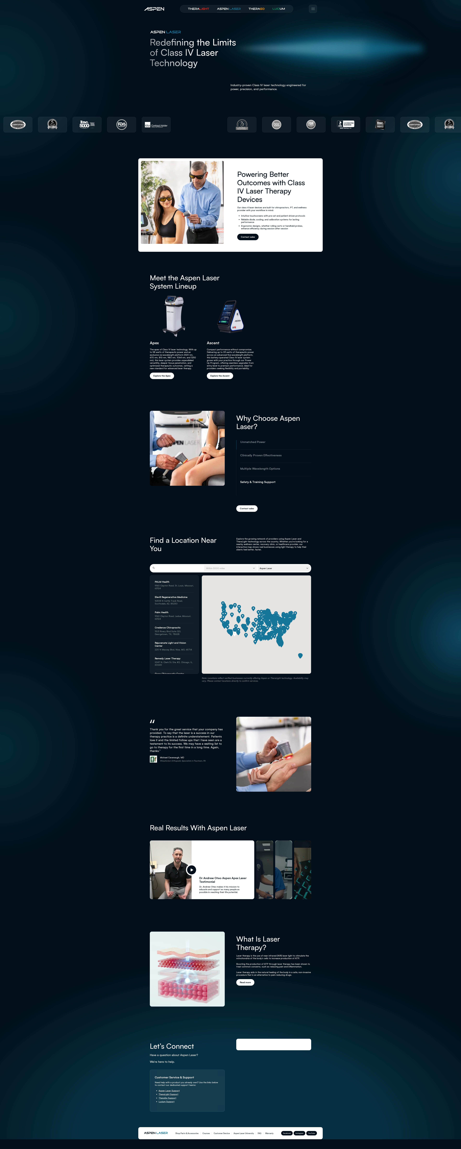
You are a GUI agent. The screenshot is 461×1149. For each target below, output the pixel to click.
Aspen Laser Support (169, 1090)
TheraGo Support (167, 1098)
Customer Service (222, 1133)
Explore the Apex (161, 375)
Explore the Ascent (220, 375)
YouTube (311, 1133)
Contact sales (248, 237)
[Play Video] (191, 870)
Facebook (287, 1133)
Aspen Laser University (244, 1133)
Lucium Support (166, 1101)
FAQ (259, 1133)
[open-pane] (264, 869)
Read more (245, 982)
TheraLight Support (168, 1094)
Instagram (299, 1133)
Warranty (269, 1133)
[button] (281, 623)
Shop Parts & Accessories (187, 1133)
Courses (206, 1133)
